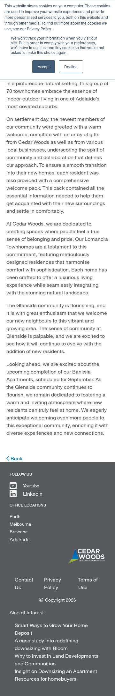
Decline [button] (71, 66)
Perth (15, 516)
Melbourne (20, 524)
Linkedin (32, 494)
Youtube (31, 485)
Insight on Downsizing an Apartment (56, 671)
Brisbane (19, 531)
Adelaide (20, 539)
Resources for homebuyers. (46, 679)
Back (16, 458)
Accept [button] (44, 66)
